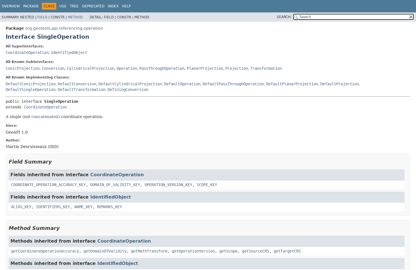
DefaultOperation (182, 84)
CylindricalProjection (90, 68)
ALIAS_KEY (21, 206)
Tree (74, 6)
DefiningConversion (128, 89)
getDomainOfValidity (104, 251)
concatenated (44, 116)
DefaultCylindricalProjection (130, 84)
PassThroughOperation (162, 68)
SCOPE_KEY (207, 184)
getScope (228, 251)
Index (113, 6)
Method (75, 17)
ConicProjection (23, 68)
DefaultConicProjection (30, 84)
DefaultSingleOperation (30, 89)
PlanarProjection (205, 68)
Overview (11, 6)
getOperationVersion (193, 251)
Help (126, 6)
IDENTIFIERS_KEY (53, 206)
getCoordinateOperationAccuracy (45, 251)
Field (42, 17)
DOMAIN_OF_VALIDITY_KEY (115, 184)
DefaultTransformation (81, 89)
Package (31, 6)
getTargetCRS (287, 251)
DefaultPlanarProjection (292, 84)
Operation (127, 68)
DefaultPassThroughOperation (233, 84)
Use (63, 6)
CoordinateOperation (27, 52)
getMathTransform (149, 251)
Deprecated (93, 6)
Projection (236, 68)
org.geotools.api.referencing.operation (64, 28)
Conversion (53, 68)
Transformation (266, 68)
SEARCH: (284, 17)
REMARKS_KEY (109, 206)
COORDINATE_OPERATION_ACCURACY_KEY (48, 184)
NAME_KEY (83, 206)
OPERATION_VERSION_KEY (168, 184)
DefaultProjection (339, 84)
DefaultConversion (77, 84)
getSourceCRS (255, 251)
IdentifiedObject (69, 52)
